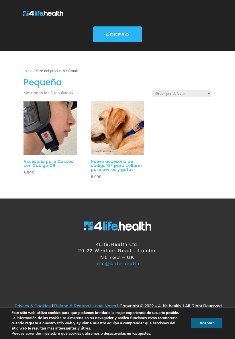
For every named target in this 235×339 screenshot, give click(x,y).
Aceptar (206, 323)
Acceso (117, 34)
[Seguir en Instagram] (123, 278)
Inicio (27, 71)
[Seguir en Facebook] (100, 278)
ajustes (144, 333)
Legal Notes (104, 305)
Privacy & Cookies (32, 305)
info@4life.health (117, 263)
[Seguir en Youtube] (134, 278)
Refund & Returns (72, 305)
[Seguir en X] (111, 278)
